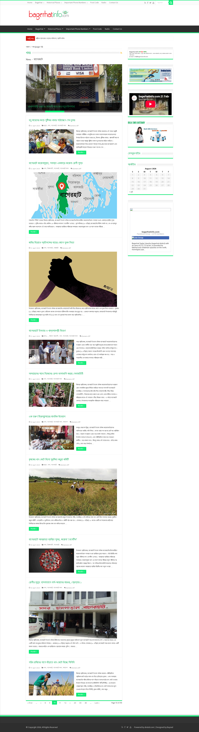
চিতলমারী (50, 168)
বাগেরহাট (54, 125)
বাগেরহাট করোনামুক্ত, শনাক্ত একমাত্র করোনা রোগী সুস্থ (56, 163)
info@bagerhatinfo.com (141, 56)
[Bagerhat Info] (49, 14)
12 (65, 703)
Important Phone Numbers (75, 3)
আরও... (46, 336)
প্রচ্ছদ (28, 47)
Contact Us (113, 3)
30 (80, 703)
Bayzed (170, 727)
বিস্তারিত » (81, 153)
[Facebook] (148, 3)
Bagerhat (38, 3)
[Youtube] (153, 3)
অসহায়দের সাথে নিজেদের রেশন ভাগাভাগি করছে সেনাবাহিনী (56, 373)
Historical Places (53, 3)
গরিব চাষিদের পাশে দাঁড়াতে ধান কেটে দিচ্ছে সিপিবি (51, 662)
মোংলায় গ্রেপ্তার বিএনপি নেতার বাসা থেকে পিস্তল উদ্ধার (53, 38)
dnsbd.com (149, 727)
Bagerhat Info (134, 52)
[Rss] (145, 3)
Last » (97, 703)
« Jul (131, 192)
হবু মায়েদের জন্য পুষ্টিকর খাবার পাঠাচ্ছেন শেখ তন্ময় (52, 120)
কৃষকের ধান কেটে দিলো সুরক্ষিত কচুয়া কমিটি (49, 459)
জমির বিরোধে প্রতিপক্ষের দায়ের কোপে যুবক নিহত (51, 242)
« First (29, 703)
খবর (49, 125)
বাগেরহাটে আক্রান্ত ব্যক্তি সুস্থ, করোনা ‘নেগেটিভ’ (53, 539)
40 (86, 703)
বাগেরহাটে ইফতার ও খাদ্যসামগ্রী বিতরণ (47, 330)
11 (60, 703)
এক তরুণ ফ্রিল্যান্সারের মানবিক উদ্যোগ (47, 416)
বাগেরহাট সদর (62, 125)
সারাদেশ (65, 422)
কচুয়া (45, 125)
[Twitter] (150, 3)
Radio (104, 3)
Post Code (94, 3)
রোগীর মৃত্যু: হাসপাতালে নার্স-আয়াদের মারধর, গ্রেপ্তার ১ (55, 582)
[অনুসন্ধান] (171, 2)
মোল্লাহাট (56, 248)
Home (29, 3)
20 (75, 703)
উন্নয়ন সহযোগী (53, 336)
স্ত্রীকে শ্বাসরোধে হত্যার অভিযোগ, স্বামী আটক (51, 106)
